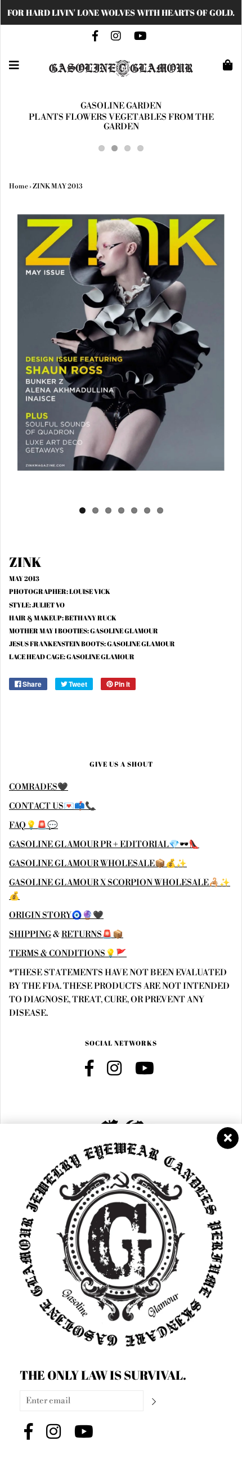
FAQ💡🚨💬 (33, 825)
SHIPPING (30, 934)
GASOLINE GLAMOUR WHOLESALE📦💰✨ (98, 863)
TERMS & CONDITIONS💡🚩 (68, 953)
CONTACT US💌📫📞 (52, 806)
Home (18, 186)
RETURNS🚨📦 (92, 934)
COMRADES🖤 (38, 787)
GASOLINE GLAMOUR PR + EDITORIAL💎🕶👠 (104, 844)
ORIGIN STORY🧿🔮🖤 (56, 915)
